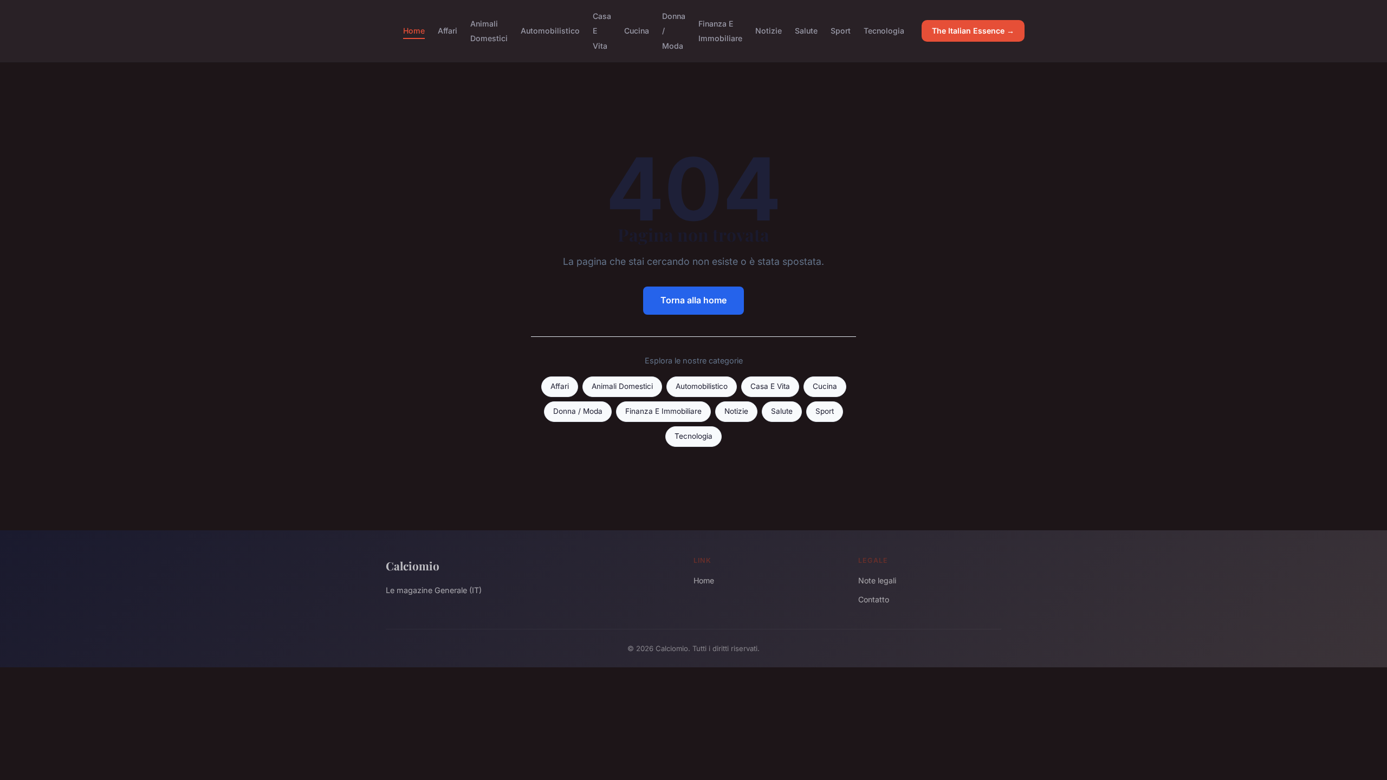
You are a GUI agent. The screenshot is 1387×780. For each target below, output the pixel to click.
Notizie (768, 30)
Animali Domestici (489, 31)
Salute (806, 30)
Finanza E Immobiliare (720, 31)
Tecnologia (884, 30)
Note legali (877, 580)
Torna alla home (693, 300)
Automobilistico (550, 30)
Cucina (636, 30)
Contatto (873, 599)
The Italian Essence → (973, 30)
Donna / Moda (577, 411)
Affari (447, 30)
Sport (841, 30)
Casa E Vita (770, 386)
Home (414, 30)
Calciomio (412, 565)
